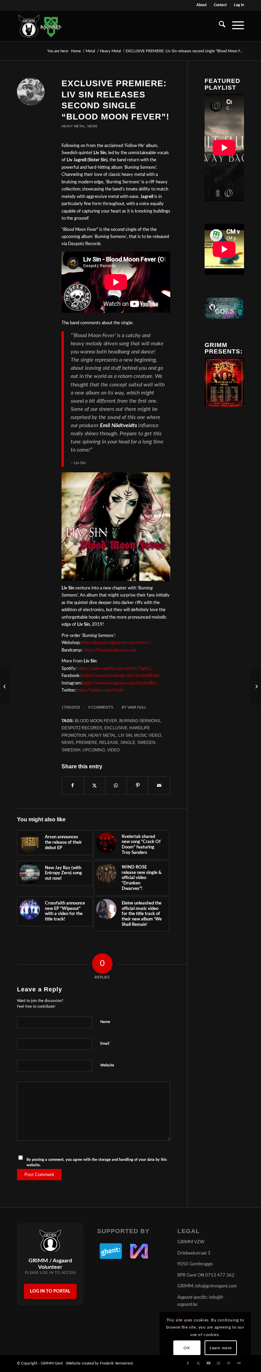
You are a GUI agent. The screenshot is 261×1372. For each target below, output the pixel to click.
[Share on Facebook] (73, 785)
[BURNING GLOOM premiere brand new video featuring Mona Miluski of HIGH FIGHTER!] (255, 686)
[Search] (218, 26)
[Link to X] (198, 1363)
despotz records (82, 728)
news (68, 742)
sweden (146, 742)
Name (106, 1022)
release (108, 742)
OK (187, 1348)
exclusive (115, 728)
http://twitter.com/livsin (100, 690)
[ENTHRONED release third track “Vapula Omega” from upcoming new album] (5, 686)
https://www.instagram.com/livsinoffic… (120, 683)
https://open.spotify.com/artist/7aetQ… (115, 668)
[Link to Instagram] (218, 1363)
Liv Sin (125, 735)
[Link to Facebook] (188, 1363)
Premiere (86, 742)
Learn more (221, 1348)
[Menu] (234, 26)
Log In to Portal (50, 1291)
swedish (71, 750)
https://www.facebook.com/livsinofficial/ (121, 676)
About (201, 5)
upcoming (94, 750)
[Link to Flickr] (239, 1363)
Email (106, 1043)
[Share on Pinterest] (138, 785)
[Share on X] (94, 785)
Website (107, 1065)
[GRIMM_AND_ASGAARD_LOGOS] (40, 26)
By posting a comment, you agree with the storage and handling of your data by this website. (97, 1162)
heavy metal (102, 735)
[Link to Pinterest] (229, 1363)
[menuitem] (201, 5)
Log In (239, 5)
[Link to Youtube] (208, 1363)
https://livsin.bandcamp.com (110, 650)
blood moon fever (96, 720)
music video (147, 735)
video (113, 750)
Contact (220, 5)
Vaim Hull (136, 707)
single (127, 742)
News (92, 126)
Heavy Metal (73, 126)
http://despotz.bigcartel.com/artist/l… (118, 643)
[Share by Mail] (159, 785)
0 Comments (100, 707)
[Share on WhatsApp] (116, 785)
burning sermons (139, 720)
